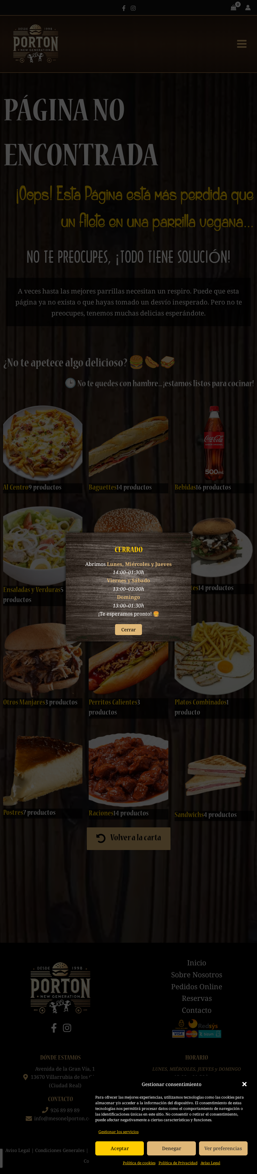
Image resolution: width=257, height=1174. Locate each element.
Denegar (171, 1148)
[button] (244, 1084)
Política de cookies (139, 1163)
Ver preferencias (223, 1148)
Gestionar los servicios (118, 1131)
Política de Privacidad (178, 1163)
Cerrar (128, 629)
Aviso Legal (210, 1163)
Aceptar (120, 1148)
